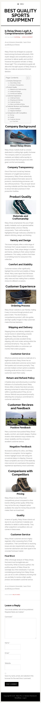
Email (7, 653)
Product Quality (12, 87)
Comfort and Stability (16, 93)
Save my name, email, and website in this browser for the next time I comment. (19, 677)
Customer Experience (14, 96)
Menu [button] (22, 4)
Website (8, 663)
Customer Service (15, 102)
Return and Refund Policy (17, 104)
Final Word (15, 121)
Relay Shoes (16, 594)
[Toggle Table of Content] (27, 78)
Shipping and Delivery (16, 100)
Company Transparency (17, 85)
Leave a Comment (27, 37)
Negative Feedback (15, 110)
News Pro (19, 696)
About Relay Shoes (15, 83)
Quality (12, 117)
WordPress (18, 698)
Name (7, 643)
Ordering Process (15, 98)
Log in (24, 698)
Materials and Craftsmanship (18, 89)
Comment (9, 617)
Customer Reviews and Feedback (18, 106)
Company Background (14, 81)
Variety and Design (15, 91)
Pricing (12, 115)
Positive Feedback (15, 108)
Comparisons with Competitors (17, 113)
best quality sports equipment (20, 15)
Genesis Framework (30, 696)
